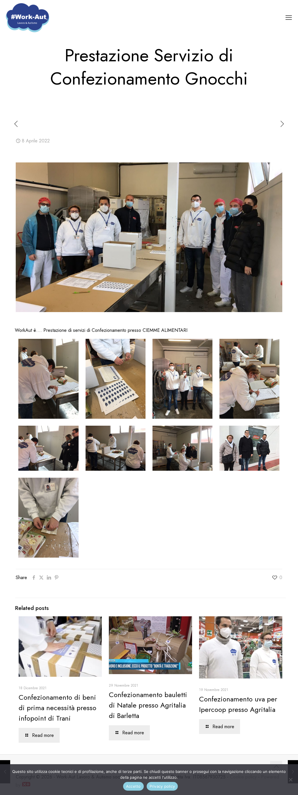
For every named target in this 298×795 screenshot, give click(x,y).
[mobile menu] (289, 17)
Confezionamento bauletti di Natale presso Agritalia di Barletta (148, 705)
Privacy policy (162, 786)
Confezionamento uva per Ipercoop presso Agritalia (238, 704)
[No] (291, 780)
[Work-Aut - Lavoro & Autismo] (27, 17)
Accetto (133, 786)
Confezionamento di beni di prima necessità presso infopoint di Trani (57, 707)
